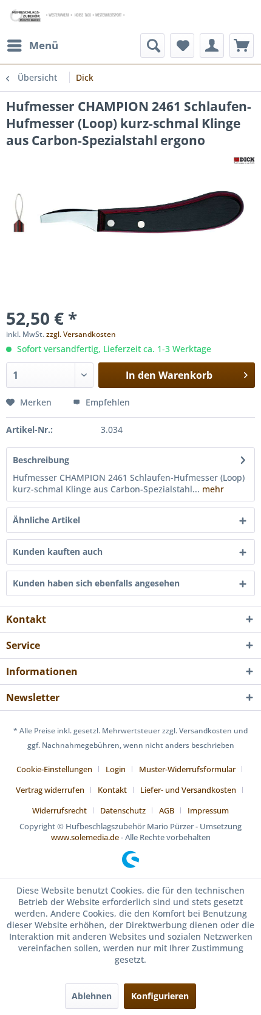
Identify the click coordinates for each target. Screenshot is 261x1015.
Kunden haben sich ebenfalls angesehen (96, 583)
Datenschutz (123, 810)
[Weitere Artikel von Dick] (244, 159)
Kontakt (112, 789)
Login (116, 769)
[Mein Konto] (212, 45)
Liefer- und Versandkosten (188, 789)
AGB (166, 810)
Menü (43, 45)
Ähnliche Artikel (46, 520)
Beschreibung (41, 460)
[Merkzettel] (182, 45)
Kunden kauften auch (58, 551)
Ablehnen (92, 996)
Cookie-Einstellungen (54, 769)
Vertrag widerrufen (50, 789)
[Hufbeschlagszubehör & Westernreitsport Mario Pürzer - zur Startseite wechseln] (68, 16)
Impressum (208, 810)
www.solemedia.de (85, 837)
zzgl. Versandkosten (81, 334)
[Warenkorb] (241, 45)
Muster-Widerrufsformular (187, 769)
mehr (212, 489)
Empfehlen (106, 402)
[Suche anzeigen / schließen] (152, 45)
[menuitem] (32, 45)
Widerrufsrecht (59, 810)
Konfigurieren (160, 996)
